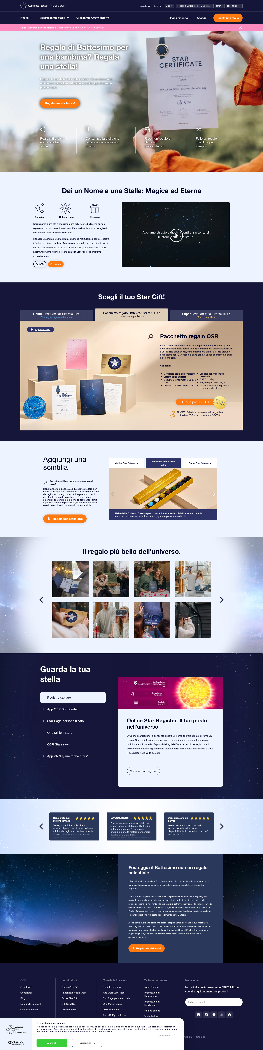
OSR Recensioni (29, 1009)
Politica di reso (152, 1010)
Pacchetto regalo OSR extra (163, 463)
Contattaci (26, 992)
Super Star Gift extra (200, 463)
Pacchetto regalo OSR (74, 992)
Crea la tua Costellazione (92, 17)
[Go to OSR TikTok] (206, 1014)
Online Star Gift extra (126, 463)
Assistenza (145, 6)
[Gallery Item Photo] (70, 579)
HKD (218, 6)
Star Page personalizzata (65, 721)
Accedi (201, 17)
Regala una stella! (228, 17)
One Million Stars (59, 732)
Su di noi (158, 6)
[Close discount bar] (240, 27)
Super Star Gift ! (206, 315)
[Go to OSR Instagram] (198, 1014)
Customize (85, 1043)
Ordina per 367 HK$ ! (196, 402)
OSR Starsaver (58, 744)
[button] (112, 494)
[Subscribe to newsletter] (238, 1002)
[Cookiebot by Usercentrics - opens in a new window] (16, 1043)
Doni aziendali (69, 1009)
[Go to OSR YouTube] (221, 1014)
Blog (168, 6)
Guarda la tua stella (52, 17)
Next (222, 826)
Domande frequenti (30, 1003)
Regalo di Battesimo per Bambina (193, 6)
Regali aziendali (179, 17)
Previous (41, 826)
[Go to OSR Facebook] (213, 1014)
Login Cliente (151, 987)
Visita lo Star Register (143, 771)
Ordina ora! (55, 264)
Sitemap (200, 1036)
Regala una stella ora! (60, 103)
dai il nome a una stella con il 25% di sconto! (81, 27)
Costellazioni (151, 1016)
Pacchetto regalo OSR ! (131, 314)
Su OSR (40, 264)
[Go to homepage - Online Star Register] (42, 5)
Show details (165, 1035)
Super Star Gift (70, 998)
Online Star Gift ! (57, 315)
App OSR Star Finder (62, 709)
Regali (24, 17)
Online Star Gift (70, 987)
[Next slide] (222, 600)
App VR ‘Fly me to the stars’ (67, 756)
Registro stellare (59, 697)
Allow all (51, 1043)
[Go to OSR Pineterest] (229, 1014)
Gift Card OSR (69, 1003)
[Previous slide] (41, 600)
